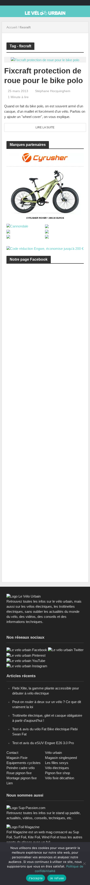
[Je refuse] (84, 863)
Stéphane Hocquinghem (52, 91)
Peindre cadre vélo (20, 768)
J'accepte (35, 878)
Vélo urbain (53, 753)
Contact (12, 753)
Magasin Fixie (16, 758)
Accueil (11, 27)
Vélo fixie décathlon (59, 778)
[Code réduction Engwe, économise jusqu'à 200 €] (45, 248)
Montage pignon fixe (21, 778)
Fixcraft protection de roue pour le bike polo (43, 75)
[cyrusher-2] (45, 185)
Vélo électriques (57, 768)
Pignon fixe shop (57, 773)
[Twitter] (66, 650)
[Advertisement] (45, 323)
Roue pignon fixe (19, 773)
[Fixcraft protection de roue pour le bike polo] (45, 59)
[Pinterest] (25, 655)
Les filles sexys (56, 763)
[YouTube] (25, 660)
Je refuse (57, 878)
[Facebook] (26, 650)
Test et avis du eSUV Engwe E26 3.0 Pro (43, 743)
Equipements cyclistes (23, 763)
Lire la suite (45, 127)
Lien (9, 783)
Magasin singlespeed (61, 758)
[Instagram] (26, 666)
